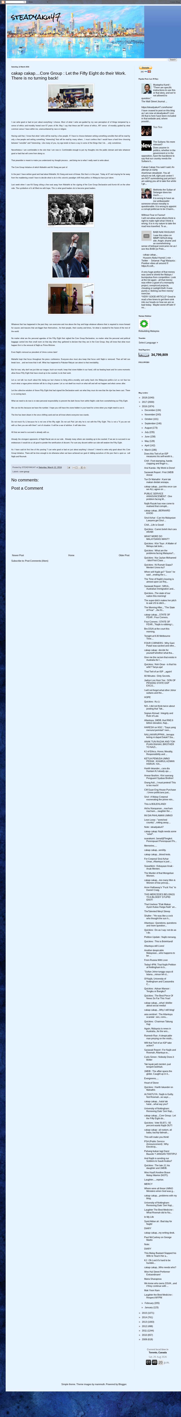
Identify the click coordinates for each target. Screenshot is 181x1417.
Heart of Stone (151, 1083)
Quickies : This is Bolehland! (158, 941)
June (147, 436)
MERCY (148, 1184)
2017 (145, 402)
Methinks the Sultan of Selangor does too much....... (164, 192)
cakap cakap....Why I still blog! (159, 1010)
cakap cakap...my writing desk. (159, 1233)
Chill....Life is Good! (154, 525)
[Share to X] (79, 467)
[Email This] (73, 467)
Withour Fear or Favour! (153, 215)
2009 (145, 1339)
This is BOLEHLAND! (155, 804)
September (150, 423)
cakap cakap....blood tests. (157, 854)
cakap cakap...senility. (155, 850)
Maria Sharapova (152, 1279)
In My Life (149, 1217)
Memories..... (150, 845)
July (147, 432)
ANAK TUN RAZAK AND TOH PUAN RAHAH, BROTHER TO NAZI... (159, 744)
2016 (145, 406)
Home (71, 555)
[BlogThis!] (76, 467)
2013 (145, 1322)
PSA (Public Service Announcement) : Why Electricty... (156, 1144)
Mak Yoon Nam (152, 1290)
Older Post (124, 555)
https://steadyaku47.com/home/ (156, 107)
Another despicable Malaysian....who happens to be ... (159, 953)
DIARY (147, 1228)
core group (24, 471)
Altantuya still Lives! (154, 946)
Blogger (122, 1384)
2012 (145, 1326)
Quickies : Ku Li (152, 701)
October (149, 419)
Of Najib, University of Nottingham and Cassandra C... (159, 981)
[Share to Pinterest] (84, 467)
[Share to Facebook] (81, 467)
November (150, 414)
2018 (145, 397)
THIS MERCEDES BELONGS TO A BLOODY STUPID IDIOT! (159, 897)
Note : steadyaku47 (154, 827)
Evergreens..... (151, 1078)
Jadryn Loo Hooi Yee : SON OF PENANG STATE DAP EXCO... (160, 683)
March (148, 450)
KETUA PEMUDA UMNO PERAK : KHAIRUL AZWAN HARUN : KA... (159, 761)
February (149, 1303)
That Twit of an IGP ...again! (158, 671)
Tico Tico (157, 127)
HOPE (147, 697)
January (149, 1307)
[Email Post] (68, 467)
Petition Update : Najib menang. (160, 937)
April (147, 445)
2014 (145, 1317)
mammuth (100, 1384)
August (148, 428)
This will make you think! (156, 1137)
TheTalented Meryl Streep (157, 911)
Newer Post (18, 555)
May (147, 441)
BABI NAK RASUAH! (164, 232)
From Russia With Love (156, 960)
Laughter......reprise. (154, 1179)
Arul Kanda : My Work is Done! (159, 468)
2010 (145, 1335)
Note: (147, 1244)
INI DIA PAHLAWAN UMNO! (158, 815)
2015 (145, 1313)
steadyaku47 (36, 17)
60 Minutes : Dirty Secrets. (157, 676)
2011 (144, 1330)
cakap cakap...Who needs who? (160, 1267)
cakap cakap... (150, 254)
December (150, 410)
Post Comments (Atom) (36, 561)
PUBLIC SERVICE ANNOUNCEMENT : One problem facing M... (158, 496)
